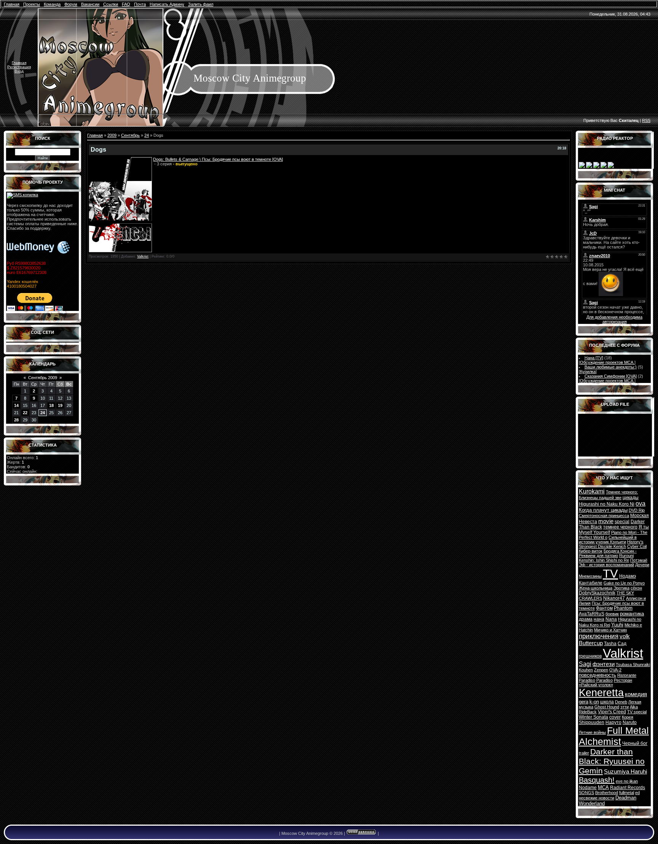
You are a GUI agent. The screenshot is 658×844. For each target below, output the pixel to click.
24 (42, 412)
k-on (594, 702)
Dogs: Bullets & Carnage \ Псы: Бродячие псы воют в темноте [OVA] (218, 159)
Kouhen (586, 670)
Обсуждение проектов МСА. (607, 362)
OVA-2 (615, 670)
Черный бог (634, 743)
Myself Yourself (594, 532)
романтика (632, 614)
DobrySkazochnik (597, 593)
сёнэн (636, 588)
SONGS (586, 792)
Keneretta (601, 692)
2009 (112, 135)
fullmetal (626, 792)
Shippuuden (591, 722)
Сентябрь (130, 135)
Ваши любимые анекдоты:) (611, 367)
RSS (646, 120)
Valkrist (143, 256)
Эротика (621, 588)
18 (51, 405)
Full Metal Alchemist (614, 736)
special (622, 521)
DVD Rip (637, 510)
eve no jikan (627, 781)
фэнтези (604, 664)
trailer (584, 753)
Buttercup (591, 643)
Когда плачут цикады (603, 510)
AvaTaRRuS (591, 614)
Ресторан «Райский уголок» (605, 682)
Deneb (621, 702)
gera (583, 702)
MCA (603, 787)
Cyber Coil (637, 546)
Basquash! (597, 780)
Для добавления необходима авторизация (614, 319)
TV (610, 573)
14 (16, 405)
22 (25, 412)
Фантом (604, 608)
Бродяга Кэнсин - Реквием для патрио (608, 553)
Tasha (610, 643)
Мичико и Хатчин (610, 630)
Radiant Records (627, 787)
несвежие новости (596, 798)
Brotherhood (606, 792)
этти (624, 707)
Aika (634, 707)
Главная (19, 63)
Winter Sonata (593, 717)
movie (605, 521)
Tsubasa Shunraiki (633, 664)
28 (16, 420)
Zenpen (601, 670)
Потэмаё (638, 560)
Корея (627, 717)
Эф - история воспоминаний (606, 564)
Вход (19, 71)
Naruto (630, 722)
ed (637, 792)
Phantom (623, 608)
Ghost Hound (606, 707)
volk (625, 636)
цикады (631, 497)
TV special (637, 711)
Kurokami (592, 491)
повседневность (597, 675)
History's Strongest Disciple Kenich (611, 544)
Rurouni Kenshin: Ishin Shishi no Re (606, 557)
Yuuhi (617, 625)
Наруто (613, 722)
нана (599, 619)
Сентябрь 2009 (42, 377)
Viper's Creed (612, 711)
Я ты (644, 527)
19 (60, 405)
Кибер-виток (590, 551)
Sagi (585, 664)
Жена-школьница (595, 588)
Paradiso (604, 680)
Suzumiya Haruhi (625, 772)
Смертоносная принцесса (604, 515)
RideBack (588, 711)
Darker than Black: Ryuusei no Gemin (612, 761)
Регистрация (19, 67)
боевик (612, 614)
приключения (598, 636)
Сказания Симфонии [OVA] (611, 376)
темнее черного (620, 527)
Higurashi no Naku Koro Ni (606, 504)
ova (640, 503)
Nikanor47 (614, 598)
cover (615, 717)
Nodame (588, 787)
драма (586, 619)
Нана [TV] (594, 358)
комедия (636, 694)
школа (607, 702)
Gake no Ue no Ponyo (624, 583)
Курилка (588, 371)
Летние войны (592, 732)
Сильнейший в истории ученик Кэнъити (608, 539)
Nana (611, 619)
